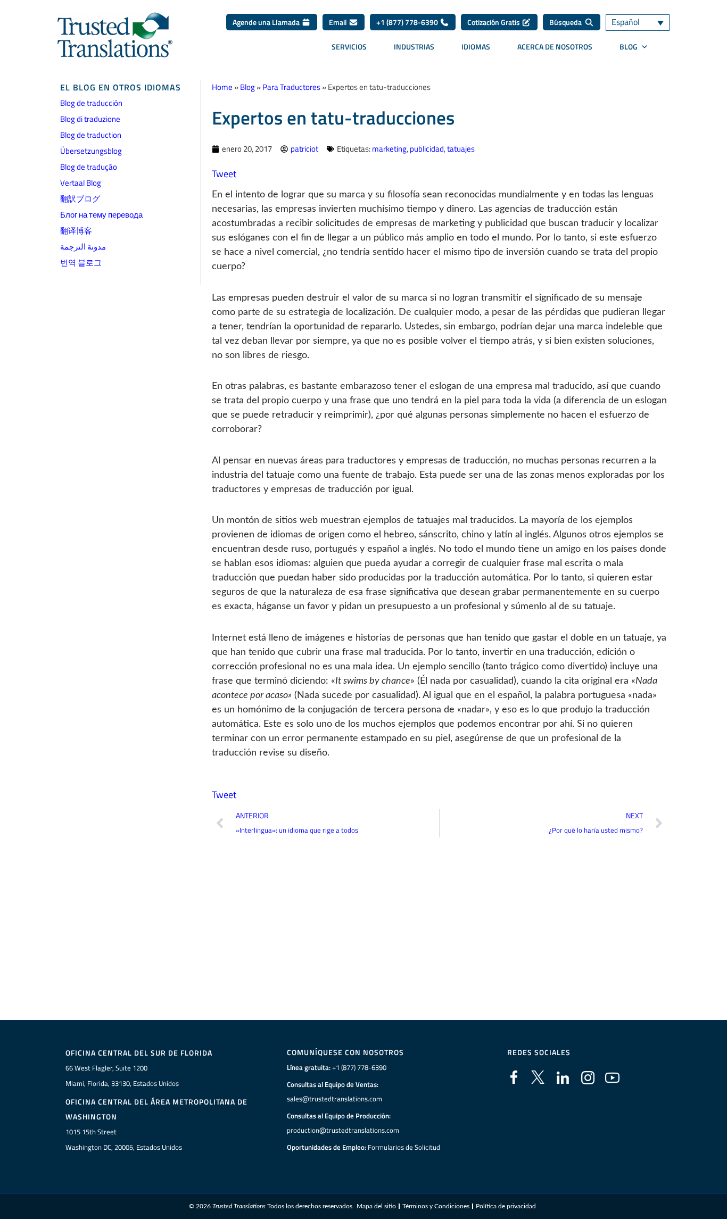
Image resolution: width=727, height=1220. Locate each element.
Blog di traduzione (90, 119)
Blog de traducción (91, 103)
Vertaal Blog (80, 183)
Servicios (349, 46)
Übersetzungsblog (91, 151)
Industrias (414, 46)
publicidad (427, 149)
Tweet (224, 174)
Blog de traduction (90, 135)
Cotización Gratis (494, 22)
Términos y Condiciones (435, 1206)
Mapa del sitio (376, 1206)
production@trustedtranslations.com (343, 1130)
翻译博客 (76, 231)
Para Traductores (291, 87)
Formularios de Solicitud (404, 1147)
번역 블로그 (81, 262)
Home (222, 87)
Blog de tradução (88, 167)
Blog (247, 87)
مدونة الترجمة (83, 246)
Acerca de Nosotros (554, 46)
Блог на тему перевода (101, 215)
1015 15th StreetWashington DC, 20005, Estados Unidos (123, 1139)
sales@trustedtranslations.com (334, 1098)
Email (339, 22)
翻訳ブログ (80, 199)
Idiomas (475, 46)
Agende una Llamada (267, 22)
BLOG (628, 46)
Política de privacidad (506, 1206)
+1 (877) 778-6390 (408, 22)
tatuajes (461, 149)
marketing (389, 149)
